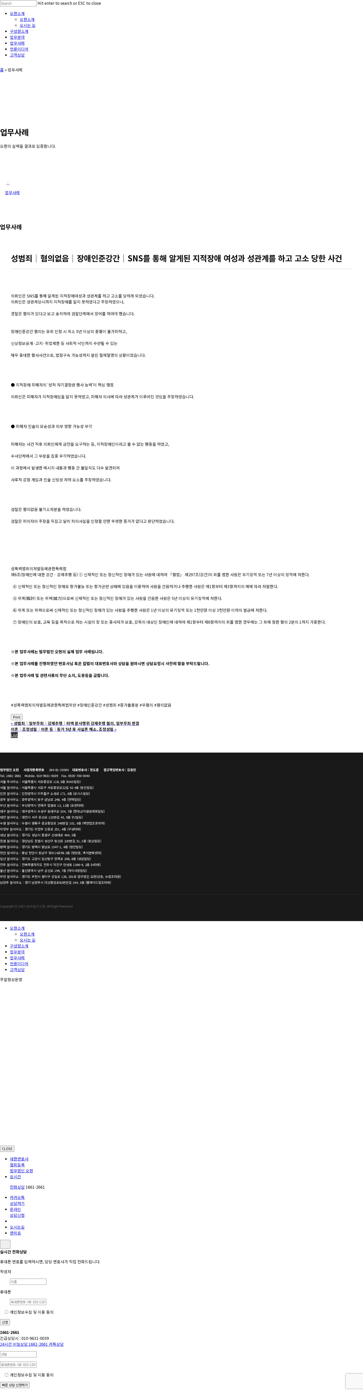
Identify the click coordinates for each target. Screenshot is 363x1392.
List (14, 735)
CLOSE (7, 1148)
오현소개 (17, 928)
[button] (8, 183)
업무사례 (17, 958)
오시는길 (17, 1227)
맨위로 (15, 1233)
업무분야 (17, 952)
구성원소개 (19, 946)
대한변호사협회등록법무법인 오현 (21, 1165)
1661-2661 (24, 1344)
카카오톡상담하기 (17, 1200)
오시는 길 (28, 940)
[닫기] (5, 1244)
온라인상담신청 (17, 1212)
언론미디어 (19, 964)
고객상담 (17, 969)
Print (16, 717)
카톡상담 (56, 1344)
